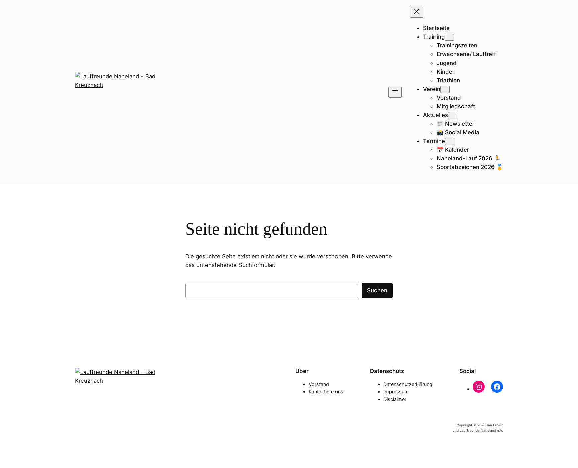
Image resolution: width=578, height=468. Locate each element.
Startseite (436, 28)
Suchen (377, 290)
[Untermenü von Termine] (449, 141)
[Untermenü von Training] (449, 37)
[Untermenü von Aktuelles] (452, 115)
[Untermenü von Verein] (445, 89)
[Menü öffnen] (395, 92)
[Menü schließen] (416, 12)
